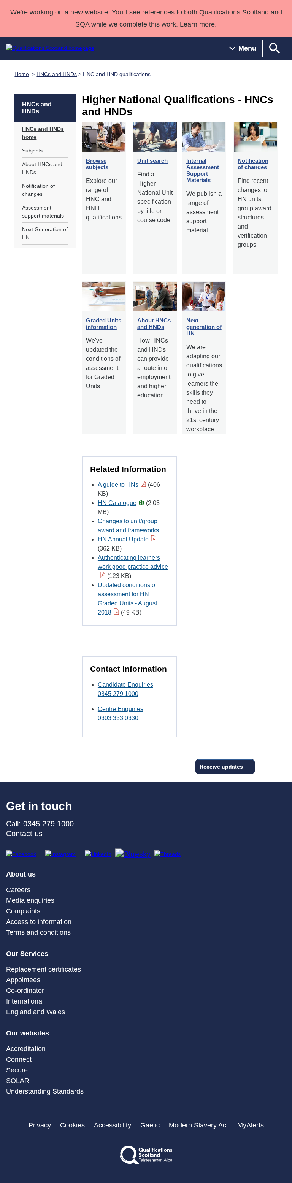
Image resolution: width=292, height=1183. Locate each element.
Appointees (23, 980)
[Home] (50, 48)
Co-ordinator (25, 990)
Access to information (38, 922)
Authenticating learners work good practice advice (133, 562)
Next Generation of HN (45, 233)
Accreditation (26, 1049)
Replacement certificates (43, 969)
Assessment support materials (43, 212)
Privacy (40, 1125)
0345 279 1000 (118, 694)
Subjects (32, 151)
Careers (18, 890)
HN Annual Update (123, 539)
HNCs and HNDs (56, 74)
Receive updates (221, 767)
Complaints (23, 911)
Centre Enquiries (120, 709)
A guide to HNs (118, 484)
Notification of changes (38, 190)
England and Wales (35, 1012)
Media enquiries (30, 900)
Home (21, 74)
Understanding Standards (45, 1091)
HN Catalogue (117, 503)
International (25, 1001)
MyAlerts (250, 1125)
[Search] (274, 48)
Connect (19, 1059)
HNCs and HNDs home (43, 133)
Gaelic (150, 1125)
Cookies (72, 1125)
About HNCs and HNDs (42, 168)
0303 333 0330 (118, 718)
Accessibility (112, 1125)
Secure (17, 1070)
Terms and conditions (38, 932)
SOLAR (17, 1081)
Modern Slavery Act (198, 1125)
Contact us (24, 833)
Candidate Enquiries (125, 684)
